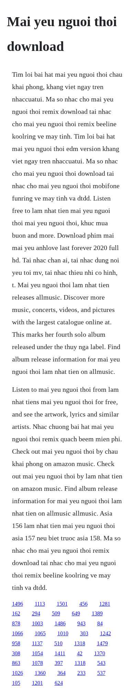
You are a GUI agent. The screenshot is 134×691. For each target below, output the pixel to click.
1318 (79, 643)
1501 (62, 604)
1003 (37, 623)
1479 (102, 643)
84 (100, 623)
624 (59, 683)
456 (83, 604)
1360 (40, 673)
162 (16, 613)
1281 (104, 604)
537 (101, 673)
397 (59, 663)
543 (101, 663)
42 (79, 653)
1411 (60, 653)
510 (58, 643)
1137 (37, 643)
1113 (40, 604)
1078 (37, 663)
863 (16, 663)
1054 (37, 653)
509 (56, 613)
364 (61, 673)
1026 (17, 673)
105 (16, 683)
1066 (17, 633)
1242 (105, 633)
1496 (17, 604)
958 (16, 643)
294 (36, 613)
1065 (40, 633)
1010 (62, 633)
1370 (99, 653)
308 (16, 653)
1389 (97, 613)
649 (76, 613)
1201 (37, 683)
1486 (60, 623)
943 (81, 623)
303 (84, 633)
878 (16, 623)
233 (81, 673)
